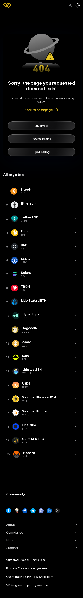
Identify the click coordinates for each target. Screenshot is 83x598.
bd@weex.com (43, 576)
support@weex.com (37, 585)
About (10, 525)
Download (55, 5)
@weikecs (39, 559)
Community (15, 494)
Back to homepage (38, 110)
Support (12, 548)
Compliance (14, 532)
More (10, 540)
